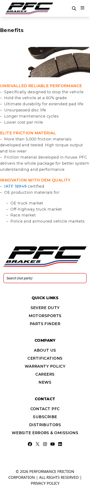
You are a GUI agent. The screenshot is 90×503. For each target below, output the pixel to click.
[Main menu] (82, 7)
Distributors (45, 425)
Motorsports (45, 316)
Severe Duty (45, 308)
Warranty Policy (45, 366)
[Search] (82, 278)
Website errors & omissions (45, 433)
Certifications (44, 358)
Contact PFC (45, 409)
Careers (44, 374)
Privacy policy (45, 483)
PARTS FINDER (45, 324)
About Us (45, 350)
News (45, 382)
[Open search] (74, 8)
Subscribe (45, 417)
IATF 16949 (15, 186)
